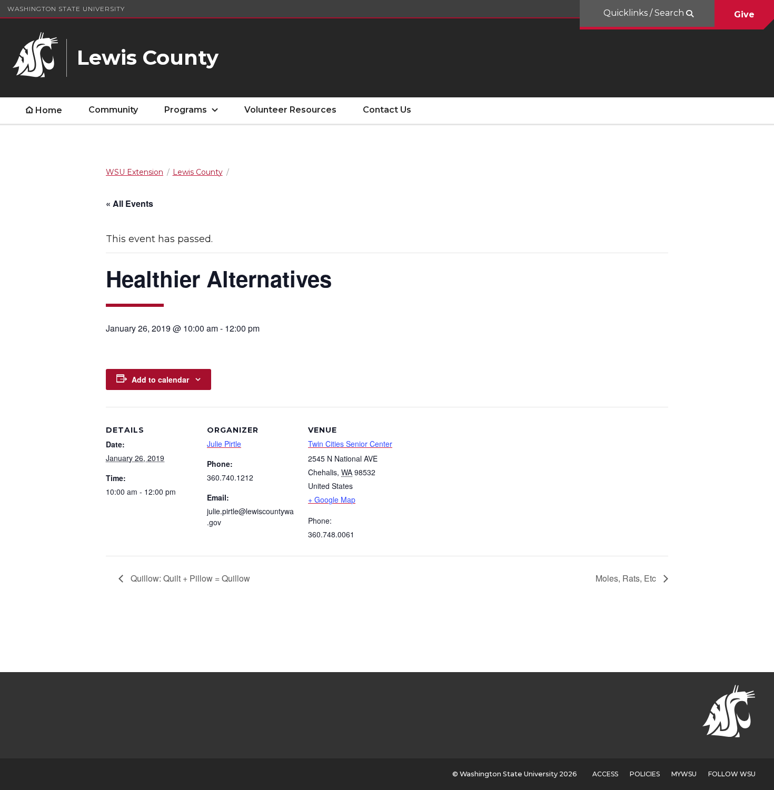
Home (48, 110)
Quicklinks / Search (644, 13)
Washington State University (66, 9)
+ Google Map (331, 499)
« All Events (129, 203)
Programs (185, 110)
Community (113, 110)
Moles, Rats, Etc (627, 578)
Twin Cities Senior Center (350, 443)
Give (744, 14)
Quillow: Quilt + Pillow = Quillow (189, 578)
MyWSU (684, 774)
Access (605, 774)
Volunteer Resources (290, 110)
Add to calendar (160, 379)
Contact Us (387, 110)
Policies (645, 774)
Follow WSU (732, 774)
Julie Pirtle (224, 443)
